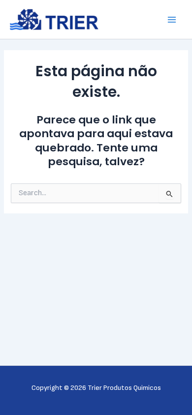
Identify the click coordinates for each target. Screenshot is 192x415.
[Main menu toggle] (171, 19)
